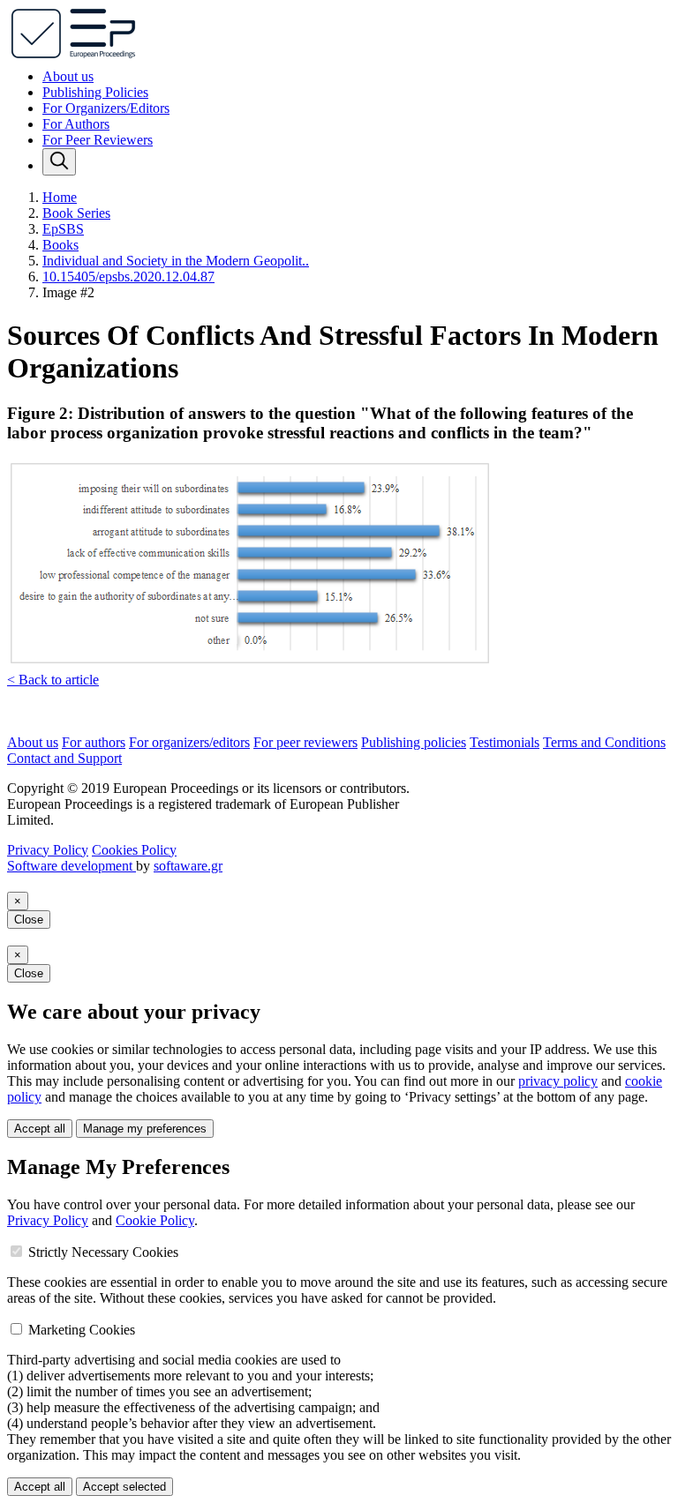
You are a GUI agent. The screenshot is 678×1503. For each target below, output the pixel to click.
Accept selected (124, 1486)
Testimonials (504, 742)
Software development (71, 865)
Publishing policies (413, 742)
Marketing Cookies (81, 1329)
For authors (93, 742)
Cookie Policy (155, 1220)
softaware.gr (188, 865)
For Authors (75, 123)
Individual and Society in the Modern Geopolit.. (175, 260)
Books (60, 244)
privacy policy (558, 1080)
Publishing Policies (95, 92)
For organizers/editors (189, 742)
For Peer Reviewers (97, 139)
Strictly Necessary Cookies (103, 1252)
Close (28, 919)
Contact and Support (64, 758)
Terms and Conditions (604, 742)
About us (68, 76)
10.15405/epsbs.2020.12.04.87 (128, 276)
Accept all (39, 1128)
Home (59, 197)
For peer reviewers (305, 742)
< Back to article (53, 679)
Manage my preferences (145, 1128)
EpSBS (63, 228)
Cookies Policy (134, 849)
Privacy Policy (47, 849)
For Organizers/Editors (106, 108)
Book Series (76, 213)
